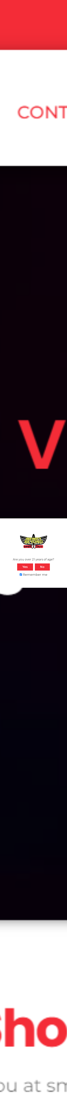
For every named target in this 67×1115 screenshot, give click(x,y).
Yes (25, 567)
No (42, 567)
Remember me (34, 574)
